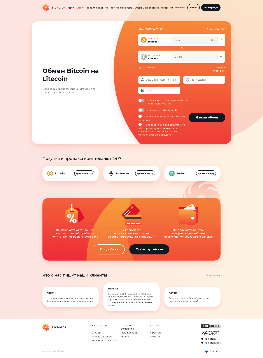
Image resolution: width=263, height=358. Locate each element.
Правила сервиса (97, 7)
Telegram (210, 338)
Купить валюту (84, 173)
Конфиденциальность (104, 340)
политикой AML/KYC (159, 103)
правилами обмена (174, 100)
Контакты (162, 7)
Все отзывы (213, 275)
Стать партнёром (149, 249)
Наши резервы (130, 332)
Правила (155, 332)
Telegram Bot (213, 342)
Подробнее (109, 249)
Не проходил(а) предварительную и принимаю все (162, 129)
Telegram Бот (179, 8)
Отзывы (140, 7)
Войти (193, 7)
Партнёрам (116, 7)
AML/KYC (155, 336)
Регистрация (210, 7)
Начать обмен (99, 325)
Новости (150, 7)
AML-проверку (147, 128)
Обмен (81, 7)
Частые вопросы (101, 336)
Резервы (128, 7)
